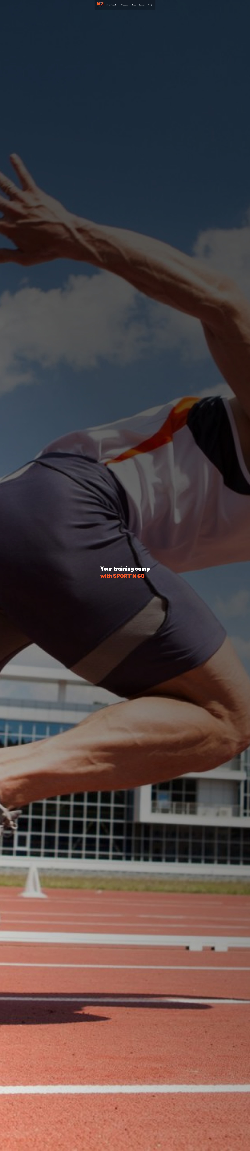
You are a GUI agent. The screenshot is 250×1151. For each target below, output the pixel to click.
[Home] (100, 5)
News (134, 5)
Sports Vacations (112, 5)
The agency (125, 5)
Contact (142, 5)
